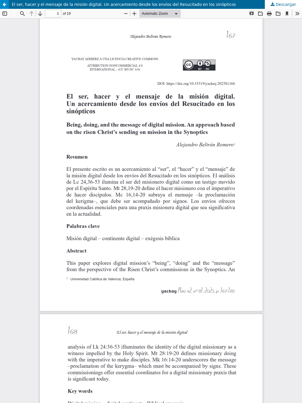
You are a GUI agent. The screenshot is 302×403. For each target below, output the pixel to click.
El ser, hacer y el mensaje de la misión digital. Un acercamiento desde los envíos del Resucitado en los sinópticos (124, 4)
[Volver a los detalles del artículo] (4, 4)
